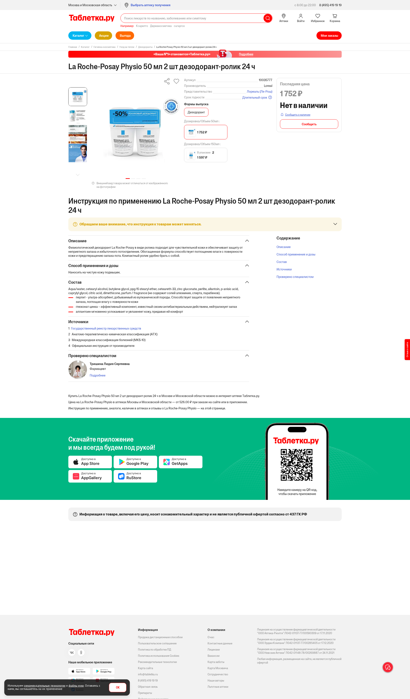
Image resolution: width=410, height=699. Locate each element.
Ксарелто (142, 26)
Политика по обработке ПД (154, 649)
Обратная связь (148, 687)
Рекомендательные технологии (157, 662)
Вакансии (214, 656)
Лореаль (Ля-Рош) (259, 91)
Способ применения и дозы (296, 254)
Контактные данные (220, 643)
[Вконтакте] (71, 652)
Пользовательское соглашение (157, 643)
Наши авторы (216, 680)
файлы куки (76, 685)
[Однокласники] (81, 652)
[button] (128, 178)
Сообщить (309, 124)
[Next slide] (77, 175)
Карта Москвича (218, 668)
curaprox (179, 26)
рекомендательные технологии (44, 685)
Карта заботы (216, 662)
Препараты (145, 693)
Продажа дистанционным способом (160, 637)
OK (118, 687)
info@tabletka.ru (148, 674)
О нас (211, 637)
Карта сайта (145, 668)
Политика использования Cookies (158, 656)
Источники (284, 269)
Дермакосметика (161, 26)
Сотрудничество (218, 674)
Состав (282, 262)
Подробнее (97, 375)
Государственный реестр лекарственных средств (106, 328)
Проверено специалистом (295, 277)
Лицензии (214, 649)
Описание (284, 247)
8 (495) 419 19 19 (330, 5)
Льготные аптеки (218, 687)
